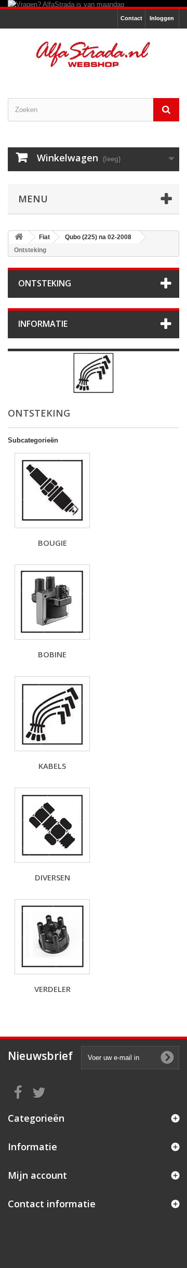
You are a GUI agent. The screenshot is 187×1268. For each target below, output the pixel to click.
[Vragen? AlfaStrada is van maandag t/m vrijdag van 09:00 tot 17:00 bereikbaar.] (93, 3)
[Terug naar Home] (19, 237)
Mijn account (37, 1175)
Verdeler (52, 989)
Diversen (52, 877)
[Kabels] (52, 713)
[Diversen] (52, 825)
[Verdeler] (52, 936)
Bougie (52, 542)
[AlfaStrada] (93, 54)
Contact (131, 18)
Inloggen (162, 18)
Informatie (43, 323)
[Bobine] (52, 602)
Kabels (52, 766)
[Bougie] (52, 490)
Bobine (52, 654)
